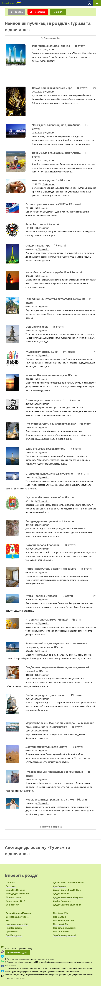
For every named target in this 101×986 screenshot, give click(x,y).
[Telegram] (2, 956)
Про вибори (12, 931)
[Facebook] (2, 966)
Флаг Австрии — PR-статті (42, 224)
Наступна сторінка (52, 826)
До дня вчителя (61, 893)
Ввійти (59, 12)
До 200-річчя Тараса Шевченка (69, 882)
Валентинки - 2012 (15, 901)
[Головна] (2, 946)
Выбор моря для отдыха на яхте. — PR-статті (54, 695)
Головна (18, 12)
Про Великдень (14, 928)
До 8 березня (59, 886)
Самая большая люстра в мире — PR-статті (60, 87)
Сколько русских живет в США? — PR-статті (53, 204)
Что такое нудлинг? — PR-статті (52, 180)
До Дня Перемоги (62, 901)
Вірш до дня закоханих (17, 893)
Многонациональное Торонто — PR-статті (58, 45)
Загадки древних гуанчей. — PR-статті (50, 521)
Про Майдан (59, 917)
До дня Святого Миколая (18, 913)
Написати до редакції (18, 953)
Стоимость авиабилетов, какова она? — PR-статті (57, 473)
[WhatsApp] (2, 961)
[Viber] (2, 951)
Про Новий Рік (60, 924)
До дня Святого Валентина (67, 904)
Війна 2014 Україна (15, 890)
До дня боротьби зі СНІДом (67, 890)
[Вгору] (2, 975)
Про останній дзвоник (64, 928)
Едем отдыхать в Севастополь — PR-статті (53, 448)
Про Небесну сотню (63, 920)
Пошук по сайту (52, 38)
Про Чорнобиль (61, 931)
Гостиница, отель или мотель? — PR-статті (53, 400)
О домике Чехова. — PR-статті (45, 326)
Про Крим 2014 (60, 913)
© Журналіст (48, 49)
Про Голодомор (14, 935)
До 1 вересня (12, 904)
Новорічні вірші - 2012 (17, 924)
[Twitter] (2, 971)
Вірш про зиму (13, 897)
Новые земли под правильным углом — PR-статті (57, 799)
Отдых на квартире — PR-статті (46, 245)
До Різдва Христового (17, 917)
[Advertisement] (51, 79)
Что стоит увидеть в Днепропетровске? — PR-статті (58, 423)
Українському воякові (64, 935)
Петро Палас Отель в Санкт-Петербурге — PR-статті (59, 568)
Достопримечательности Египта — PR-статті (54, 746)
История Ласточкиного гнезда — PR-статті (52, 375)
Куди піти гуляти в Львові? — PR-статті (50, 351)
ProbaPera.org (9, 3)
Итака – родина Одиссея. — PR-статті (49, 595)
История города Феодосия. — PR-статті (51, 544)
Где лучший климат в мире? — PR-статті (51, 497)
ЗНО (8, 920)
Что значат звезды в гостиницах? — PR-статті (55, 619)
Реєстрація (39, 12)
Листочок (11, 886)
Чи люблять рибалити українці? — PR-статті (54, 272)
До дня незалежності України (68, 897)
